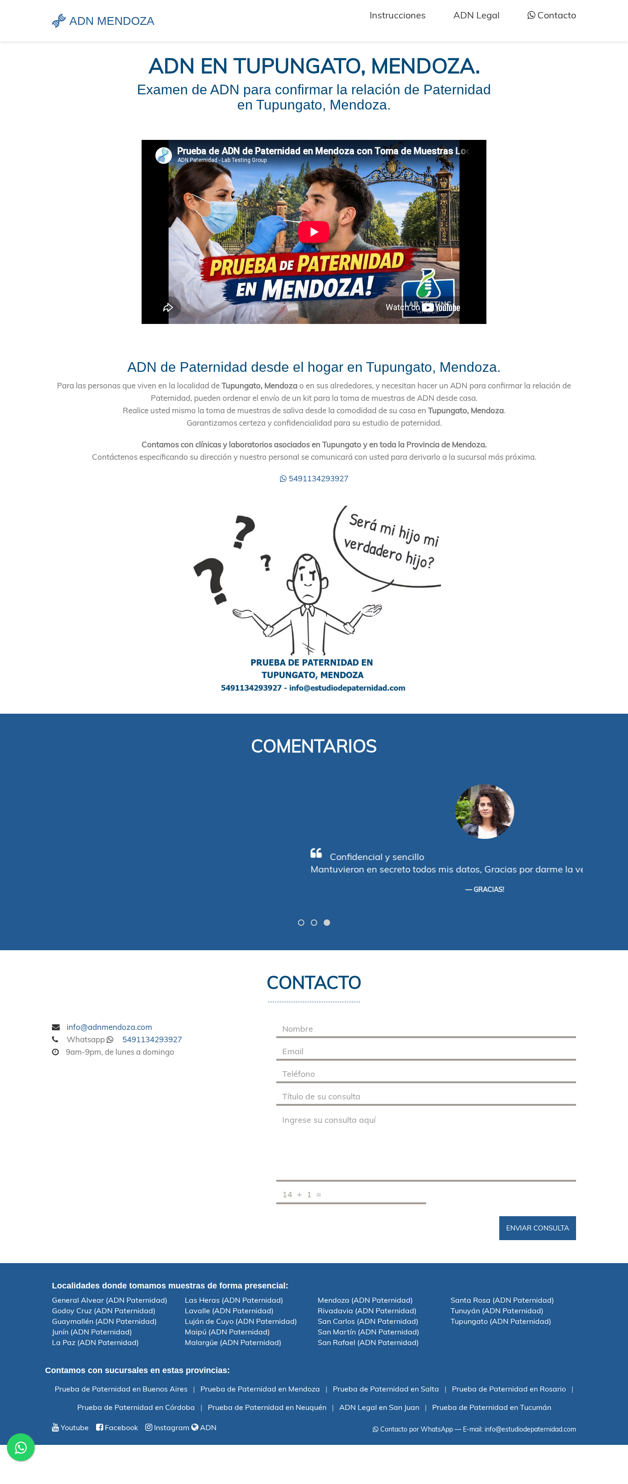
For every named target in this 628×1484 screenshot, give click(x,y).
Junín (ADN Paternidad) (92, 1331)
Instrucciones (398, 15)
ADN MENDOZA (111, 20)
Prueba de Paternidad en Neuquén (267, 1407)
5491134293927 (317, 478)
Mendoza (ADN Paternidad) (365, 1300)
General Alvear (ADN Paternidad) (109, 1300)
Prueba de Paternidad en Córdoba (136, 1407)
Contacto (555, 15)
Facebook (120, 1427)
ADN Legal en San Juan (379, 1407)
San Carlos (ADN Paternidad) (368, 1321)
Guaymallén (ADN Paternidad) (104, 1321)
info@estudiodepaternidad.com (530, 1429)
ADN (207, 1427)
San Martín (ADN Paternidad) (368, 1331)
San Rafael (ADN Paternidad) (368, 1342)
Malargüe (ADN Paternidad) (233, 1342)
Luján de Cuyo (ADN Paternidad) (241, 1321)
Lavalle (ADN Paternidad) (229, 1310)
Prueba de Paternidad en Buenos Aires (121, 1388)
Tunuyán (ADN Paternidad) (497, 1310)
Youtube (74, 1427)
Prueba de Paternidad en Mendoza (260, 1388)
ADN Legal (476, 15)
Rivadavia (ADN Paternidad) (367, 1310)
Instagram (170, 1427)
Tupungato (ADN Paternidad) (501, 1321)
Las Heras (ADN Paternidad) (234, 1300)
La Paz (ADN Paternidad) (95, 1342)
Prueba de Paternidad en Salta (386, 1388)
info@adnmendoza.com (109, 1027)
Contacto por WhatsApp (415, 1429)
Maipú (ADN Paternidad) (227, 1331)
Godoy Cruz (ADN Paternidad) (103, 1310)
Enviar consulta (537, 1228)
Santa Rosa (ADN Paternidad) (502, 1300)
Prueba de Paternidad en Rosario (509, 1388)
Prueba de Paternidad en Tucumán (491, 1407)
